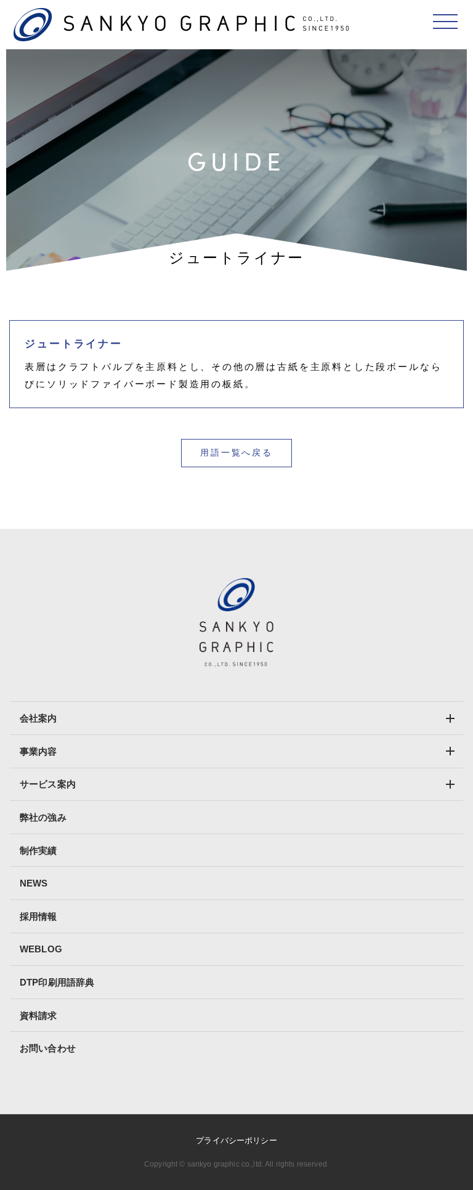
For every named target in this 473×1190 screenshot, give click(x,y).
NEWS (34, 883)
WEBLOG (41, 949)
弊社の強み (43, 817)
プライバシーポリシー (236, 1140)
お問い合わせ (48, 1048)
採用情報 (38, 916)
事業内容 (38, 751)
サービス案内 (48, 784)
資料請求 (38, 1015)
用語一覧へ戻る (236, 452)
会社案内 (38, 718)
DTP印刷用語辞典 (57, 982)
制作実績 (38, 850)
